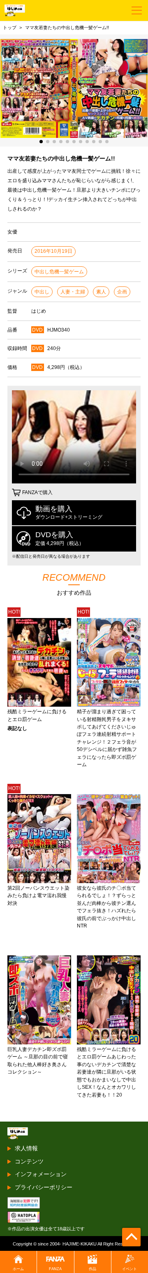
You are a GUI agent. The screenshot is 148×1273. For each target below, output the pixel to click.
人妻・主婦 (72, 291)
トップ (9, 27)
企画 (122, 291)
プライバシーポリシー (43, 1187)
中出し (42, 291)
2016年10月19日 (53, 251)
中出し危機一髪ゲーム (59, 271)
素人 (101, 291)
